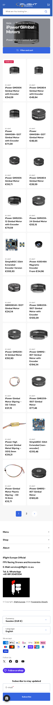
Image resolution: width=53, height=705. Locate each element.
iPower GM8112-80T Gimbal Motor (36, 484)
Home (8, 23)
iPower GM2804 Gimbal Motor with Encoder (36, 89)
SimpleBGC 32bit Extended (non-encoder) (36, 438)
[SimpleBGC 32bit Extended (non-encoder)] (37, 430)
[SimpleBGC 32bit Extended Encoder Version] (14, 252)
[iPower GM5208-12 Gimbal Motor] (14, 342)
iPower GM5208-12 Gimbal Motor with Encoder (12, 219)
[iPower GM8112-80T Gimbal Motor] (37, 475)
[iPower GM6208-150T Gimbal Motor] (37, 386)
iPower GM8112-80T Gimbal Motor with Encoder (36, 352)
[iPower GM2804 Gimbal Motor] (37, 166)
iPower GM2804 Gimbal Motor (36, 176)
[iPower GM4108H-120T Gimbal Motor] (37, 123)
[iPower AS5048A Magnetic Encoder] (37, 252)
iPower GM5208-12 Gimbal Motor (12, 350)
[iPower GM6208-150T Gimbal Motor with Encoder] (37, 296)
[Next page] (33, 506)
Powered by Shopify (39, 602)
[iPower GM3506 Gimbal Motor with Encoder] (14, 79)
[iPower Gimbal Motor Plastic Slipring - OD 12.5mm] (14, 475)
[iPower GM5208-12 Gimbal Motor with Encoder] (14, 208)
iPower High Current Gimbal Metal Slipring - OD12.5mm (13, 440)
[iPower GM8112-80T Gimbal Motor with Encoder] (37, 342)
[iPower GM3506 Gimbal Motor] (14, 166)
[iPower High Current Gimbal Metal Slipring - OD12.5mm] (14, 430)
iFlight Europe (19, 602)
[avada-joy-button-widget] (6, 698)
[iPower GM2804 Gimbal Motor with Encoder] (37, 79)
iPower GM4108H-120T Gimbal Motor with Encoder (13, 134)
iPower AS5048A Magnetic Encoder (37, 262)
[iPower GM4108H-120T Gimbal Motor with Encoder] (14, 123)
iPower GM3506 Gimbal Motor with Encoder (13, 89)
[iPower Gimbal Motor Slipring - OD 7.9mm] (14, 386)
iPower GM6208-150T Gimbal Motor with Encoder (35, 307)
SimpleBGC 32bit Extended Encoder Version (13, 262)
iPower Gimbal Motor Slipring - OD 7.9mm (13, 396)
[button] (4, 5)
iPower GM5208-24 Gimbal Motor (35, 217)
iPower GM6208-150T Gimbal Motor (35, 396)
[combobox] (25, 11)
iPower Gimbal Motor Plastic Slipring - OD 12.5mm (12, 486)
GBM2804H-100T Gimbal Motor (11, 305)
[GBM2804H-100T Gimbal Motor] (14, 296)
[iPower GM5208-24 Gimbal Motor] (37, 208)
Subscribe (25, 697)
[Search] (44, 11)
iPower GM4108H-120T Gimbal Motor (36, 132)
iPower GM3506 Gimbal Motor (13, 176)
